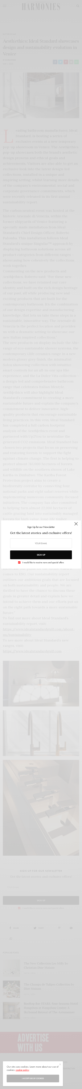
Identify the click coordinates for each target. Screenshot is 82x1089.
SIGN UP (41, 554)
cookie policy (22, 1070)
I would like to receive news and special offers (43, 562)
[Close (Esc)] (76, 525)
